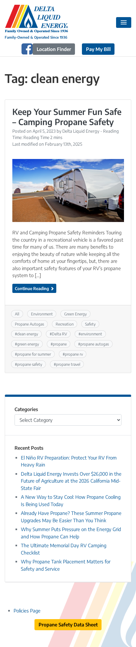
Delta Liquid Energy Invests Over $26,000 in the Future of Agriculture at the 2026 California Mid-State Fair (71, 481)
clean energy (27, 333)
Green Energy (75, 313)
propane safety (29, 364)
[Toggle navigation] (124, 22)
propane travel (68, 364)
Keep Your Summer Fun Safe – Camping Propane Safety (66, 116)
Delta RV (59, 333)
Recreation (65, 324)
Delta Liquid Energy (80, 131)
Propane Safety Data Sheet (68, 624)
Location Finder (54, 49)
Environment (42, 313)
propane (60, 343)
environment (91, 333)
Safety (90, 324)
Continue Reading (32, 288)
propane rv (74, 354)
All (17, 313)
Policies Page (27, 610)
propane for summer (34, 354)
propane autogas (94, 343)
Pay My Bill (98, 49)
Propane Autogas (29, 324)
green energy (28, 343)
